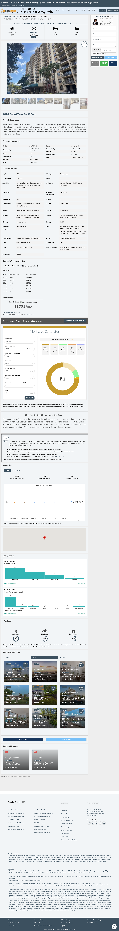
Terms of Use (30, 314)
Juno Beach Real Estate (41, 810)
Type (34, 657)
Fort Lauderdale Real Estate (16, 823)
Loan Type (8, 360)
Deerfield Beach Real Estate (16, 816)
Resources (91, 10)
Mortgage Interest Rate (12, 353)
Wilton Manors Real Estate (42, 832)
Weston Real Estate (40, 829)
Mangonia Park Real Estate (42, 816)
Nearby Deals (74, 23)
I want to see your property (75, 321)
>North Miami (15, 16)
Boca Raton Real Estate (14, 810)
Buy (63, 10)
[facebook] (89, 823)
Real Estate (7, 16)
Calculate (29, 398)
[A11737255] (95, 21)
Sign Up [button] (63, 926)
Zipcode (62, 657)
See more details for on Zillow (11, 312)
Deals (75, 10)
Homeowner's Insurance (12, 375)
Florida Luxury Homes (67, 827)
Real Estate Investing (67, 820)
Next (84, 69)
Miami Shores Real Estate (41, 826)
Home (57, 10)
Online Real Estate (66, 823)
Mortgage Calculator (57, 23)
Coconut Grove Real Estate (16, 813)
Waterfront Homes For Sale (69, 840)
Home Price (8, 338)
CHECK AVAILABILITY (97, 57)
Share (29, 23)
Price (7, 657)
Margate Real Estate (40, 819)
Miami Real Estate (39, 823)
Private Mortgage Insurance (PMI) (15, 383)
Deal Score (40, 23)
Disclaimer (64, 810)
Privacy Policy (65, 817)
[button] (21, 5)
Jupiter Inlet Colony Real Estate (43, 813)
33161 (7, 470)
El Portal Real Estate (14, 819)
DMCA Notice (65, 833)
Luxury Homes (65, 836)
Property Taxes (10, 368)
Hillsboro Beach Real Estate (16, 829)
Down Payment (10, 346)
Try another (103, 53)
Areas (83, 10)
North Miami (16, 470)
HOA (6, 390)
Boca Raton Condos (66, 830)
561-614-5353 (105, 23)
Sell (68, 10)
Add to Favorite (17, 23)
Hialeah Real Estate (13, 826)
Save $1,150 (45, 26)
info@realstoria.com (107, 24)
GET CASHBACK (66, 739)
